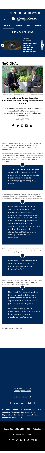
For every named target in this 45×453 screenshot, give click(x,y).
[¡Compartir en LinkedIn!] (26, 125)
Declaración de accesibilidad (22, 403)
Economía (36, 410)
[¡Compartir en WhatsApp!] (22, 125)
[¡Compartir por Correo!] (31, 125)
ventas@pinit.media (22, 391)
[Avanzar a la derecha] (43, 25)
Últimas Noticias (32, 415)
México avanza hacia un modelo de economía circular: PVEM (30, 47)
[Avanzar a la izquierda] (2, 45)
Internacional (23, 26)
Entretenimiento (28, 412)
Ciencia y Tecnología (11, 412)
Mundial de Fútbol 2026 (12, 418)
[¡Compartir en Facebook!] (13, 125)
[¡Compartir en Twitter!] (17, 125)
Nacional (8, 26)
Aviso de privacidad (22, 397)
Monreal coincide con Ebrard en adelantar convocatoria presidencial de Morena (22, 100)
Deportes (38, 26)
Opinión (20, 415)
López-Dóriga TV (9, 415)
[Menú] (4, 19)
